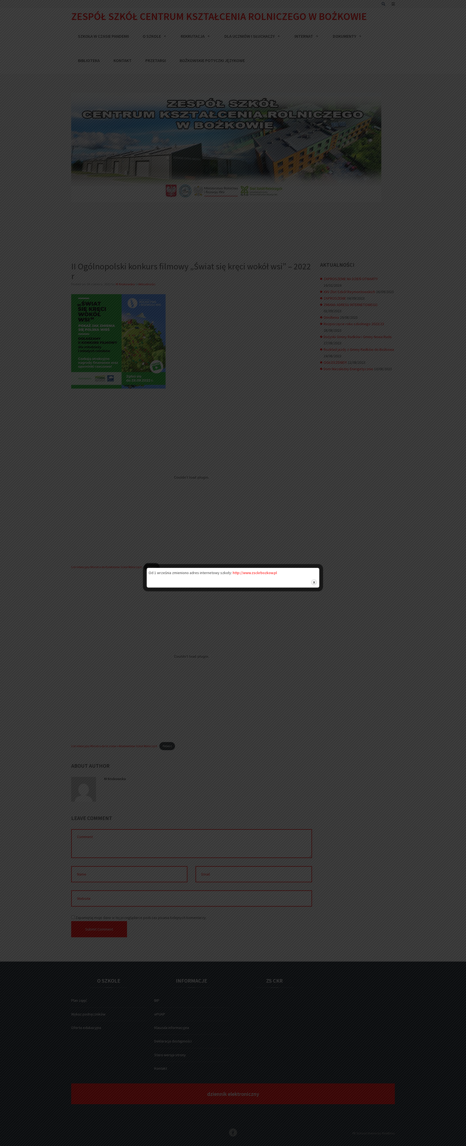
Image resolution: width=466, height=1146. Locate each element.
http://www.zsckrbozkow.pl (255, 572)
